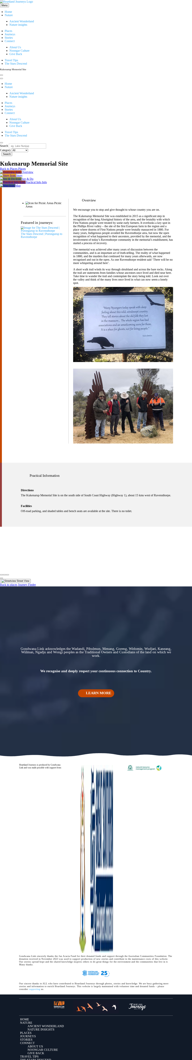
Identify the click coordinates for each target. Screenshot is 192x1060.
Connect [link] (10, 41)
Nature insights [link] (18, 24)
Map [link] (18, 185)
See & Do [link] (27, 178)
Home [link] (8, 11)
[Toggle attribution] (1, 578)
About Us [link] (15, 47)
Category (5, 150)
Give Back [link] (15, 54)
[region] (96, 549)
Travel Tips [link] (11, 60)
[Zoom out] (4, 574)
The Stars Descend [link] (16, 63)
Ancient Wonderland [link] (21, 21)
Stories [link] (9, 37)
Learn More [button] (98, 693)
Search (4, 145)
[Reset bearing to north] (7, 574)
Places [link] (8, 30)
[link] (16, 2)
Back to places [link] (8, 584)
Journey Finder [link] (27, 584)
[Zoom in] (1, 574)
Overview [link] (27, 172)
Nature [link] (9, 15)
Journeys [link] (10, 34)
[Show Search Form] (1, 75)
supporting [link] (34, 989)
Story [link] (19, 175)
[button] (96, 693)
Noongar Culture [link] (19, 50)
